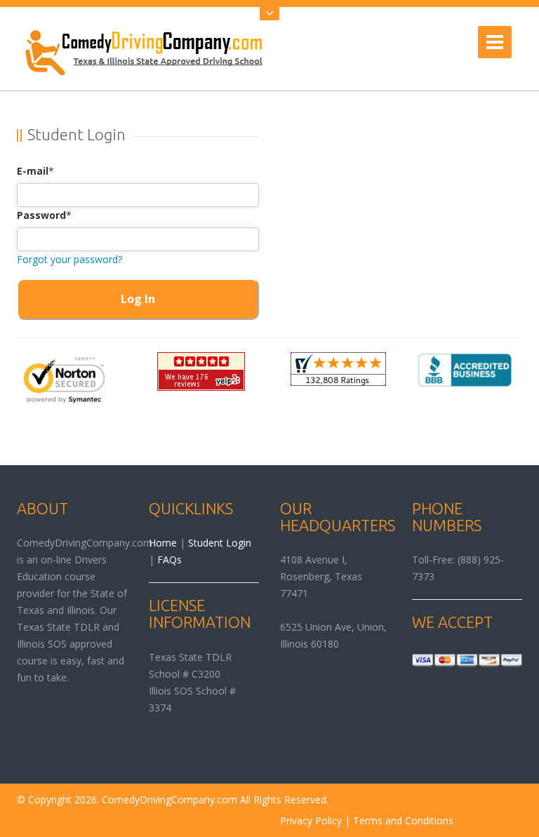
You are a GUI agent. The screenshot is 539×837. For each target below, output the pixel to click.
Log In (138, 299)
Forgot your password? (69, 259)
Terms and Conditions (403, 820)
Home (163, 542)
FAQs (169, 559)
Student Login (219, 542)
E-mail (32, 171)
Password (41, 215)
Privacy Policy (311, 820)
